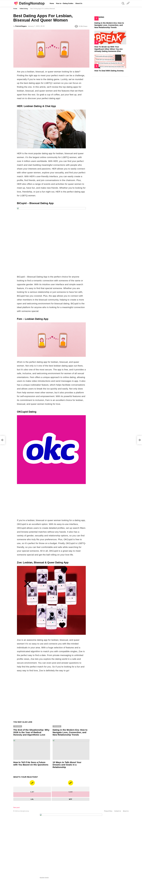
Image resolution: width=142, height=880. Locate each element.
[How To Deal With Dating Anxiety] (110, 61)
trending (17, 726)
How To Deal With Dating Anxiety (109, 71)
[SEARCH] (123, 3)
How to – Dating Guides (64, 3)
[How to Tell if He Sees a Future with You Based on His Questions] (31, 749)
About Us (78, 3)
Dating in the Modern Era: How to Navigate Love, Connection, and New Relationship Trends (70, 732)
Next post (16, 807)
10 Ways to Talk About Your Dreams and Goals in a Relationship (67, 764)
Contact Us (117, 811)
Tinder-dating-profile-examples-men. (128, 3)
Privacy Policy (108, 811)
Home (52, 3)
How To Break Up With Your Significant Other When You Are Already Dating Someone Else (108, 49)
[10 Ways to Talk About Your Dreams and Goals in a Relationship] (71, 749)
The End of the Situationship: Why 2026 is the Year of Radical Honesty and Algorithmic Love (31, 732)
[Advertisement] (51, 258)
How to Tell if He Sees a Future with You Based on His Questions (30, 763)
